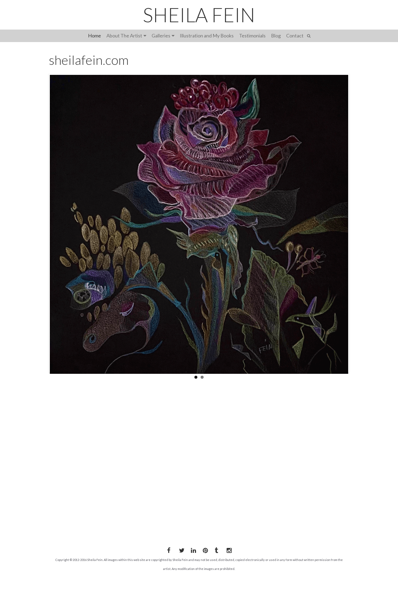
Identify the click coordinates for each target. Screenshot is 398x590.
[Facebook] (169, 549)
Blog (276, 36)
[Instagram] (228, 549)
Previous (41, 223)
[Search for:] (309, 35)
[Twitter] (180, 549)
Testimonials (252, 36)
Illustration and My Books (207, 36)
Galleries (161, 36)
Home (94, 36)
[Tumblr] (216, 549)
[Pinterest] (204, 549)
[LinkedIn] (192, 549)
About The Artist (124, 36)
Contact (295, 36)
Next (356, 223)
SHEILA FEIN (199, 14)
